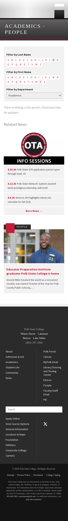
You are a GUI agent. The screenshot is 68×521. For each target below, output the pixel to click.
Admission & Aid (15, 356)
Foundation (12, 439)
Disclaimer (38, 475)
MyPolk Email (50, 362)
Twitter (45, 424)
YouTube (45, 429)
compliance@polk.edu (27, 496)
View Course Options (17, 424)
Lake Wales (39, 338)
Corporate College (16, 450)
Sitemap (10, 475)
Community (12, 372)
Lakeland (43, 333)
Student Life (12, 367)
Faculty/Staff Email (50, 392)
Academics (23, 26)
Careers (10, 455)
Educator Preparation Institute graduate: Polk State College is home (32, 271)
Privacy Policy (23, 475)
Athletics (11, 445)
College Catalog (53, 475)
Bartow (27, 338)
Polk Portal (49, 351)
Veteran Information (17, 429)
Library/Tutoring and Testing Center (52, 371)
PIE (45, 399)
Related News (15, 124)
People (16, 32)
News (9, 378)
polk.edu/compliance (34, 499)
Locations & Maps (16, 434)
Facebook (45, 418)
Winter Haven (28, 333)
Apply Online (13, 418)
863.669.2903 (12, 496)
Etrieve (47, 380)
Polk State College (27, 9)
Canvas (47, 356)
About (9, 351)
